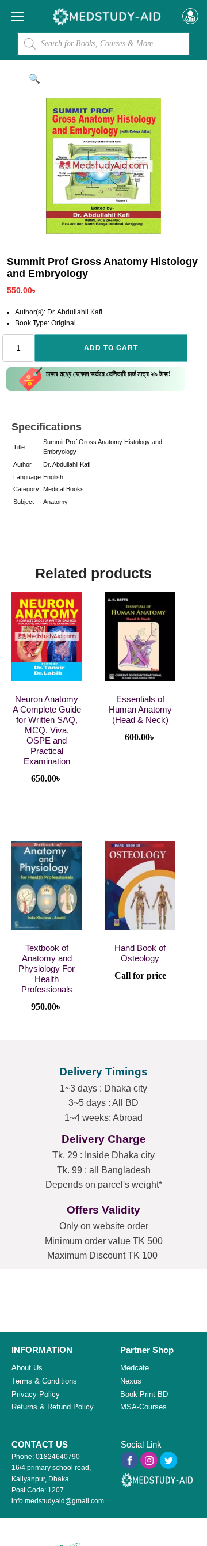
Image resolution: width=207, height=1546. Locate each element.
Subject (23, 501)
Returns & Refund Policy (53, 1407)
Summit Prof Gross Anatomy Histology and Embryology (102, 447)
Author (22, 464)
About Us (27, 1367)
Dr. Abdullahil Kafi (66, 464)
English (53, 476)
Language (27, 476)
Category (26, 489)
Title (19, 447)
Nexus (130, 1381)
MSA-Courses (143, 1407)
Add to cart (111, 348)
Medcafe (134, 1367)
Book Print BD (144, 1394)
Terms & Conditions (44, 1381)
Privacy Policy (36, 1394)
